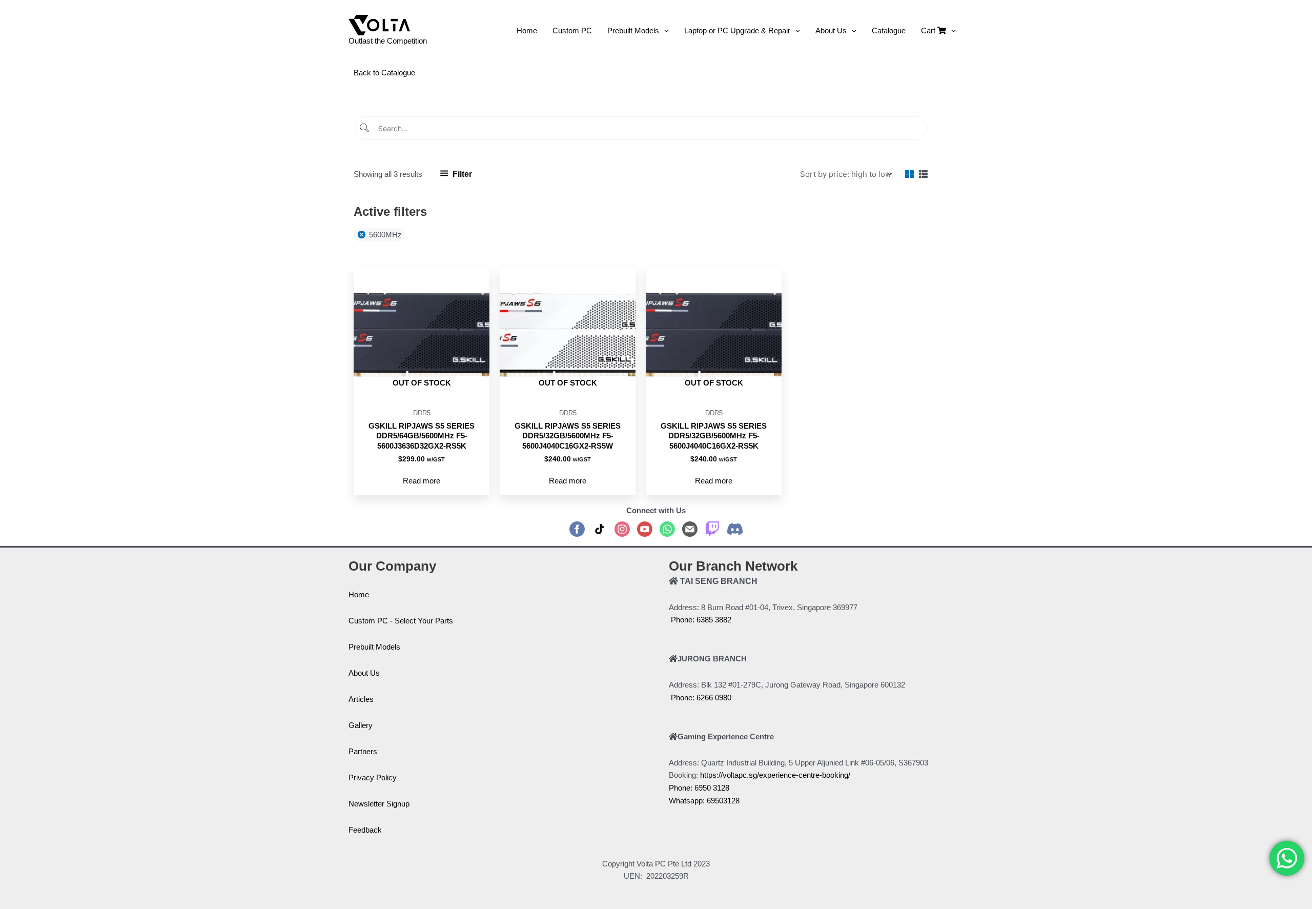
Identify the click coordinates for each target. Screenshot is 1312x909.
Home (358, 594)
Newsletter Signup (378, 803)
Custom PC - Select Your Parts (400, 620)
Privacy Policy (372, 777)
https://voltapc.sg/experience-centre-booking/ (775, 775)
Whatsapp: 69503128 (704, 800)
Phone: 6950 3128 (699, 787)
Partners (362, 751)
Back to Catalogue (384, 72)
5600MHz (385, 234)
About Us (364, 673)
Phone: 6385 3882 (700, 619)
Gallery (360, 725)
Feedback (365, 829)
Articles (361, 699)
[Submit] (365, 128)
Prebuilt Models (374, 646)
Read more (421, 480)
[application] (664, 31)
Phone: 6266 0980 (700, 697)
